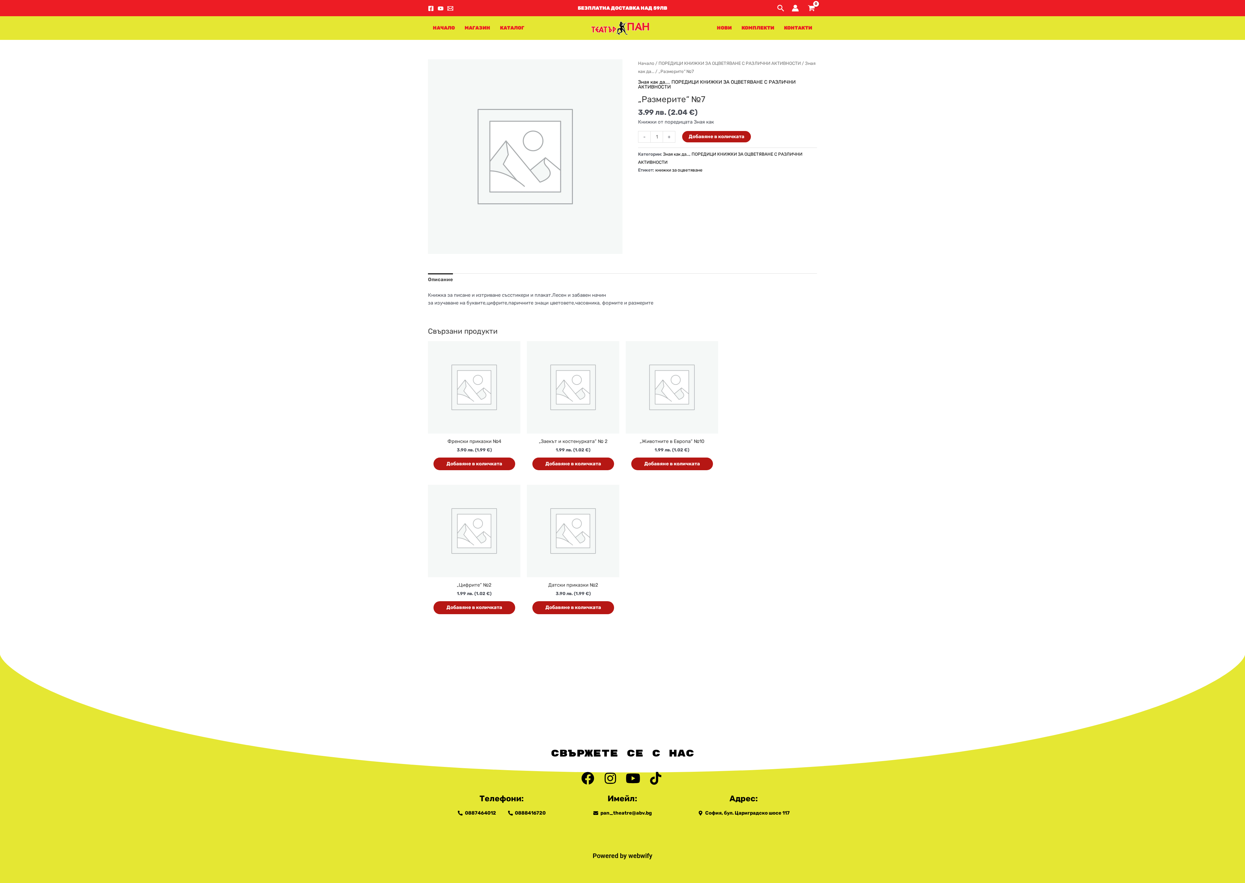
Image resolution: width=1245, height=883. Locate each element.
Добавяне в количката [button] (474, 464)
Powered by (610, 856)
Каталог (512, 28)
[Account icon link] (795, 8)
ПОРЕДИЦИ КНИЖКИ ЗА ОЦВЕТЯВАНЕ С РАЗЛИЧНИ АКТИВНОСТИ (729, 63)
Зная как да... (653, 82)
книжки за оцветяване (679, 170)
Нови (724, 28)
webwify (640, 856)
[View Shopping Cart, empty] (811, 8)
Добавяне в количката (716, 136)
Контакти (798, 28)
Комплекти (757, 28)
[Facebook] (431, 8)
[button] (622, 8)
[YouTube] (441, 8)
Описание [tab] (440, 279)
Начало (444, 28)
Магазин (477, 28)
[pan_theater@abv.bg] (450, 8)
